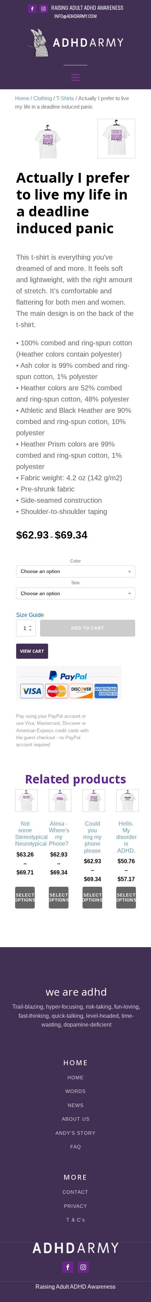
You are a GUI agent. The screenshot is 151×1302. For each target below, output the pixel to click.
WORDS (75, 1091)
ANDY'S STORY (75, 1133)
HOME (75, 1077)
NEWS (76, 1105)
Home (22, 98)
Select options (25, 898)
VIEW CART (32, 651)
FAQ (75, 1147)
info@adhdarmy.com (75, 16)
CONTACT (75, 1192)
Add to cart (87, 628)
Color (75, 561)
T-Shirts (65, 98)
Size (75, 582)
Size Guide (30, 615)
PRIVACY (75, 1206)
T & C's (75, 1220)
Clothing (42, 98)
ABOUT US (76, 1119)
